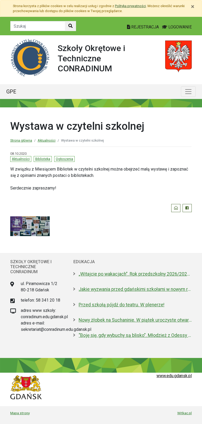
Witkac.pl (184, 413)
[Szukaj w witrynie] (70, 26)
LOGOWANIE (179, 26)
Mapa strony (20, 413)
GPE (11, 91)
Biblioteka (42, 159)
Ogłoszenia (64, 159)
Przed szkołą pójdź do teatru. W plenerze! (121, 304)
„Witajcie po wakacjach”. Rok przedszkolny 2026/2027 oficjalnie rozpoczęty (135, 274)
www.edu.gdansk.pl (174, 375)
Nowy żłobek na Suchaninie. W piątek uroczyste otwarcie (135, 320)
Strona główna (21, 140)
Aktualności (46, 140)
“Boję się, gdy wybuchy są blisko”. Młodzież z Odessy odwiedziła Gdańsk (135, 335)
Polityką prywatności (130, 6)
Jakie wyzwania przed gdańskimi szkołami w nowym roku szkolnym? (135, 289)
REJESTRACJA (145, 26)
